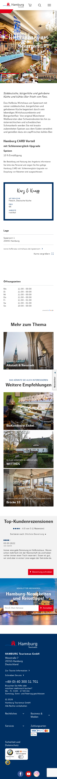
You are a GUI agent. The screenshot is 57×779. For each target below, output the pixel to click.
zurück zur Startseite (28, 644)
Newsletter (55, 382)
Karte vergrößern (42, 254)
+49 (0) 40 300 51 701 (21, 681)
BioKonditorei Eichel (29, 411)
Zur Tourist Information (16, 671)
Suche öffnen (39, 5)
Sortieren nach (17, 534)
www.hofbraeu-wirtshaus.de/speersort (22, 249)
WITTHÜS (29, 449)
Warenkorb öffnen (30, 5)
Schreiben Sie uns (13, 675)
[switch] (21, 756)
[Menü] (26, 750)
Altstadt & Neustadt (29, 351)
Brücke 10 (29, 487)
